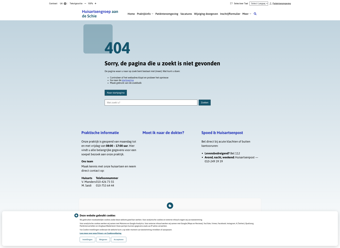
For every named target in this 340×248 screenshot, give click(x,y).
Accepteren (119, 239)
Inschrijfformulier (230, 13)
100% (90, 3)
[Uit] (66, 4)
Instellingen (87, 239)
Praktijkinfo (144, 13)
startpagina (128, 80)
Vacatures (186, 13)
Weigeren (103, 239)
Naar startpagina (116, 92)
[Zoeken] (255, 14)
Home (131, 13)
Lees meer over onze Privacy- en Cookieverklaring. (101, 233)
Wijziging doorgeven (206, 13)
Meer (245, 13)
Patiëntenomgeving (166, 13)
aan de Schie (100, 13)
